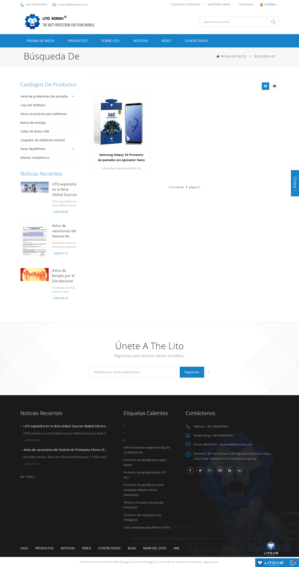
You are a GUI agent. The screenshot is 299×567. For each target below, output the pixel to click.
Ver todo (26, 477)
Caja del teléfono (32, 105)
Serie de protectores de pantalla (44, 96)
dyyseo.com (211, 562)
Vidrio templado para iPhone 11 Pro (147, 527)
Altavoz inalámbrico (34, 157)
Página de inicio (40, 40)
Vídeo (166, 40)
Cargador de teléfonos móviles (42, 140)
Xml (177, 548)
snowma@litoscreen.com (72, 4)
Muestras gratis (219, 4)
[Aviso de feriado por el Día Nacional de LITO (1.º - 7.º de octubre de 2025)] (34, 274)
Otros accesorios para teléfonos (43, 114)
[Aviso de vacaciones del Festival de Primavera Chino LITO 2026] (34, 241)
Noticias (140, 40)
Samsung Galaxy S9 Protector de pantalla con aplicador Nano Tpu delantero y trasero (121, 158)
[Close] (295, 199)
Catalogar (245, 4)
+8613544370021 (223, 435)
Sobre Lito (110, 40)
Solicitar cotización (185, 4)
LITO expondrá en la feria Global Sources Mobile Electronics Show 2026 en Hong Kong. (65, 426)
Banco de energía (33, 122)
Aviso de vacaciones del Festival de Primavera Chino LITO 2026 (65, 450)
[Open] (295, 183)
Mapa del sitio (154, 548)
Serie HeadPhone (33, 149)
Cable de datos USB (34, 131)
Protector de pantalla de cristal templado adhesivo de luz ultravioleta (144, 490)
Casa (24, 548)
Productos (78, 40)
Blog (132, 548)
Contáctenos (196, 40)
